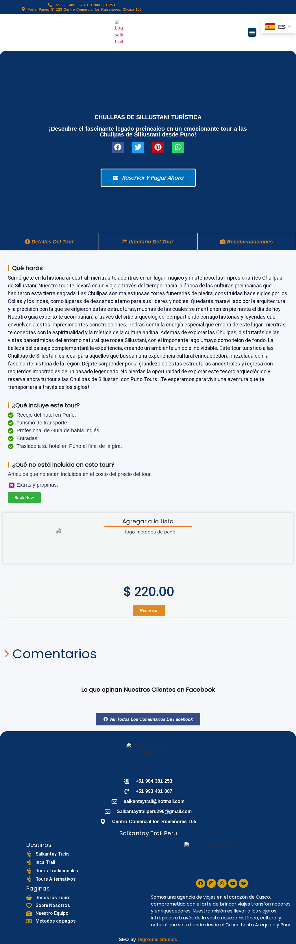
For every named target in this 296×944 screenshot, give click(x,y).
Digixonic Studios (157, 939)
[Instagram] (211, 883)
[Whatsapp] (222, 883)
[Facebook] (200, 883)
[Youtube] (232, 883)
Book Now (24, 497)
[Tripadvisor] (243, 883)
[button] (252, 32)
